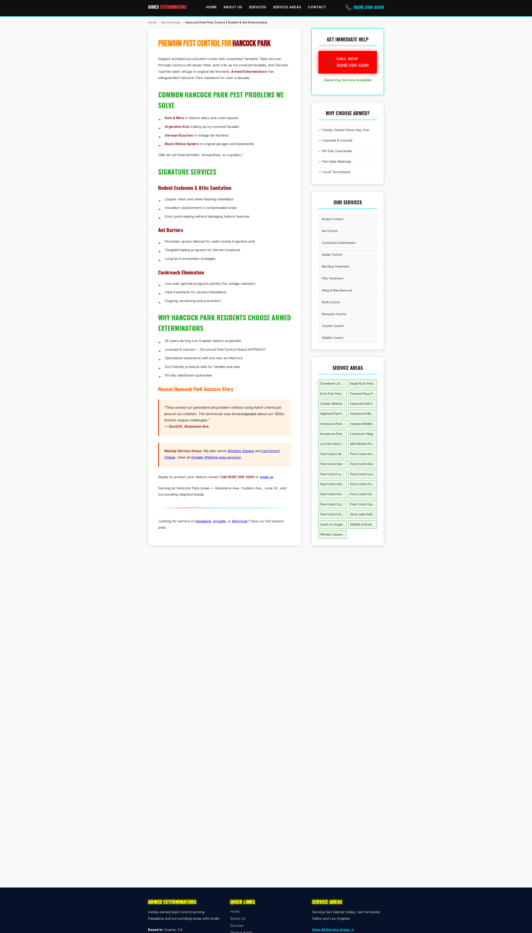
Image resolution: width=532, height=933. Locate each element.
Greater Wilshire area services (216, 457)
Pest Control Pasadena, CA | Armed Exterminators (363, 484)
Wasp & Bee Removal (337, 290)
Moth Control (331, 302)
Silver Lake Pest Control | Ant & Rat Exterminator (363, 514)
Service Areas (287, 7)
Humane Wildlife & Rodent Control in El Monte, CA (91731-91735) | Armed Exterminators (363, 424)
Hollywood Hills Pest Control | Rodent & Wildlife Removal (363, 413)
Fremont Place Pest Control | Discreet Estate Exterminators (363, 393)
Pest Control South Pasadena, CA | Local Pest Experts (333, 514)
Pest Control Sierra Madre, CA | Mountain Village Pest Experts (363, 504)
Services (257, 7)
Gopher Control (333, 326)
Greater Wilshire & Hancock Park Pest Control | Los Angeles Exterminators (333, 403)
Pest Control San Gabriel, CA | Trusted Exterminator (363, 494)
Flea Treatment (332, 278)
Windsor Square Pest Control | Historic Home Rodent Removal (333, 534)
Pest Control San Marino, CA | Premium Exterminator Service (333, 504)
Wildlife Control (332, 337)
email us (266, 477)
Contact (317, 7)
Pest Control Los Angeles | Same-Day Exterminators (363, 474)
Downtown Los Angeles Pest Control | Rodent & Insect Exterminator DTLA (333, 383)
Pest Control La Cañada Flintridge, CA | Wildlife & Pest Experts (333, 474)
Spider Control (332, 254)
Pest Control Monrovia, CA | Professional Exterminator (333, 484)
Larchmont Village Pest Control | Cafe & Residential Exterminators (363, 434)
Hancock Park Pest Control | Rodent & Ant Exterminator (363, 403)
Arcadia (219, 521)
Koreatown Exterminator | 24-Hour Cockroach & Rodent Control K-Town (333, 434)
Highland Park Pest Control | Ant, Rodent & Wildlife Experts (333, 413)
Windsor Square (240, 451)
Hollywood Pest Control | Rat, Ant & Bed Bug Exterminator (333, 424)
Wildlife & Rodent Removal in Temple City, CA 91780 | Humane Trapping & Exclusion (363, 524)
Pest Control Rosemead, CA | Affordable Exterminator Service (333, 494)
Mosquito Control (334, 314)
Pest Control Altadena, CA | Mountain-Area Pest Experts (333, 454)
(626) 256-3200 (365, 7)
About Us (232, 7)
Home (211, 7)
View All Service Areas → (333, 930)
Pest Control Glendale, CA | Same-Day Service (363, 464)
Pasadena (203, 521)
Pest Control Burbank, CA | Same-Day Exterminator (333, 464)
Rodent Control (332, 219)
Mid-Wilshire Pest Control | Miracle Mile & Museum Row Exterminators (363, 444)
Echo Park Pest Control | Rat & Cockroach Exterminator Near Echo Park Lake (333, 393)
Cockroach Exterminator (339, 242)
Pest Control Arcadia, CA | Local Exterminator (363, 454)
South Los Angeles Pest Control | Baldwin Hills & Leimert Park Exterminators (333, 524)
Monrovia (239, 521)
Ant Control (329, 231)
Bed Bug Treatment (335, 266)
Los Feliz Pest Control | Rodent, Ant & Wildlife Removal (333, 444)
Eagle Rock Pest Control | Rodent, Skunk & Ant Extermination (363, 383)
